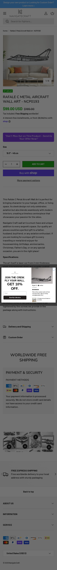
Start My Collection (15, 297)
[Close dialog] (54, 269)
